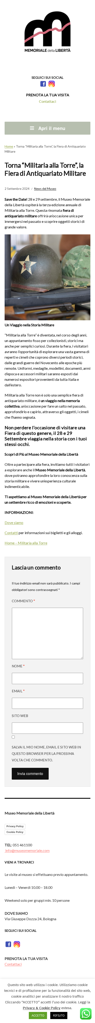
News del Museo (45, 189)
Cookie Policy (14, 832)
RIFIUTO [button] (59, 1015)
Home (9, 146)
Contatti (11, 532)
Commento (23, 601)
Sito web (20, 716)
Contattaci (47, 101)
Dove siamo (14, 522)
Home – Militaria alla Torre (26, 543)
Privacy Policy (15, 826)
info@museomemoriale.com (27, 850)
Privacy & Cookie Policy (41, 1008)
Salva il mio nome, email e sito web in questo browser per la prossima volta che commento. (46, 753)
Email (18, 691)
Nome (18, 666)
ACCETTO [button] (38, 1015)
